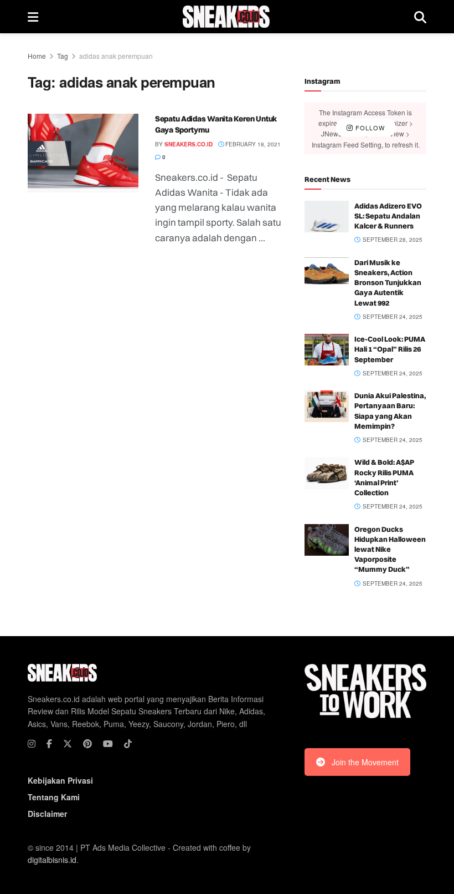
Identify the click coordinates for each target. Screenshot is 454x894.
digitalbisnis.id (52, 859)
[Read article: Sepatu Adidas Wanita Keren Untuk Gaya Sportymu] (83, 153)
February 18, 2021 (252, 144)
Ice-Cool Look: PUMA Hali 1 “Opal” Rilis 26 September (389, 348)
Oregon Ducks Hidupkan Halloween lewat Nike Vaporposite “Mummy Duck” (390, 549)
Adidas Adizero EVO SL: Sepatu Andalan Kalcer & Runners (388, 215)
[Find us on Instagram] (31, 744)
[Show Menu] (33, 16)
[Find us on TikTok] (128, 744)
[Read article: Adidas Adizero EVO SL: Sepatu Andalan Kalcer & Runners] (327, 216)
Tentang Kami (54, 796)
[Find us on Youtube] (108, 744)
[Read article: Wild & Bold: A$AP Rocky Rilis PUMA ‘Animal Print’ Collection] (327, 473)
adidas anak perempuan (116, 55)
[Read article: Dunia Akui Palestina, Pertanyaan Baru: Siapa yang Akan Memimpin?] (327, 406)
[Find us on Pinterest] (87, 744)
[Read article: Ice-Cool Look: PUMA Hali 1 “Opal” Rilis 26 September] (327, 349)
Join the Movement (365, 762)
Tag (62, 55)
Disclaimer (47, 813)
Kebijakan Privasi (60, 780)
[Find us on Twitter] (67, 744)
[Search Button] (420, 16)
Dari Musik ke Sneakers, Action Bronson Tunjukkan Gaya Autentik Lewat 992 (387, 282)
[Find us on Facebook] (49, 744)
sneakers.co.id (188, 144)
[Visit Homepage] (226, 17)
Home (37, 55)
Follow (369, 128)
